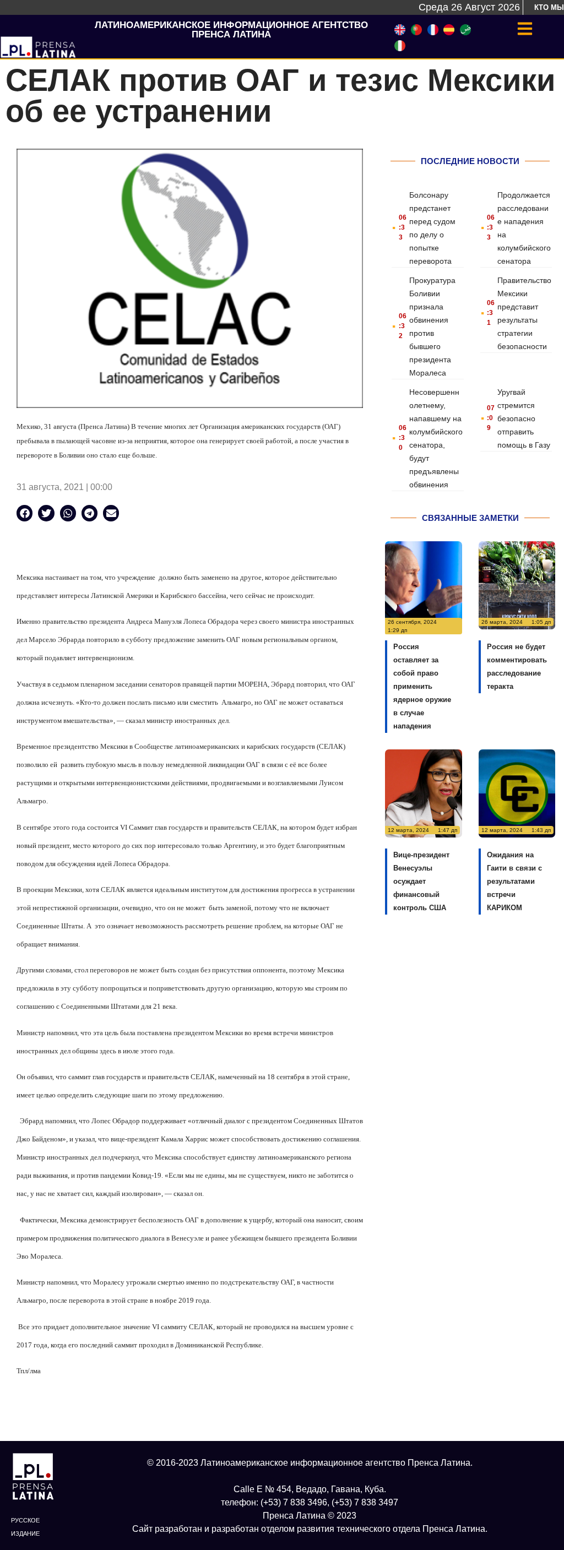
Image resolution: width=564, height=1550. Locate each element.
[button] (24, 513)
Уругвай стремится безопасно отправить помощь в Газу (523, 418)
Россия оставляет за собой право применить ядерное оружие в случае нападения (422, 686)
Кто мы (549, 7)
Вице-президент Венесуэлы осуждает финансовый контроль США (421, 881)
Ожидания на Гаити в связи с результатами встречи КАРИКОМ (514, 881)
